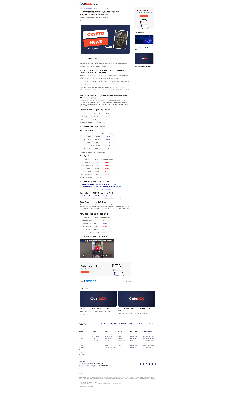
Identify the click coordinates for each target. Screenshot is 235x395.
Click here (93, 366)
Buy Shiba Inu (133, 345)
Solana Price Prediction (148, 343)
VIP (92, 345)
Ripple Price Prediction (148, 338)
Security (106, 345)
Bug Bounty (81, 347)
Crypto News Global (87, 8)
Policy (80, 352)
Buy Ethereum (133, 336)
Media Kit (107, 349)
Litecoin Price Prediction (148, 345)
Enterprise (120, 338)
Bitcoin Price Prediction (148, 334)
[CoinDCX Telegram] (143, 364)
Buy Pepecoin (133, 347)
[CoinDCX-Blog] (88, 3)
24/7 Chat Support (109, 334)
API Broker (120, 336)
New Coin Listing (121, 340)
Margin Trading (95, 336)
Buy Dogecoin (133, 343)
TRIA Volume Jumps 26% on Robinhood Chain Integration (97, 309)
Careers (81, 338)
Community (81, 349)
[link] (140, 364)
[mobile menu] (155, 4)
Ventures (120, 343)
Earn (93, 343)
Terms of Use (108, 338)
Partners (81, 345)
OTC (119, 334)
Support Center (108, 336)
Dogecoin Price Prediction (149, 340)
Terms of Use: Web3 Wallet (111, 347)
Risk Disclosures (108, 343)
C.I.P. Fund (81, 354)
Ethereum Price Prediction (149, 336)
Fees (80, 340)
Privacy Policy (108, 340)
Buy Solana (133, 338)
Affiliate (119, 345)
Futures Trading (95, 340)
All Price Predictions (147, 347)
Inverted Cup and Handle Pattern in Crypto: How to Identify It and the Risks (144, 47)
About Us (81, 334)
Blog (81, 8)
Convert (94, 338)
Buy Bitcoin (133, 334)
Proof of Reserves (83, 343)
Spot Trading (95, 334)
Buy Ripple (132, 340)
